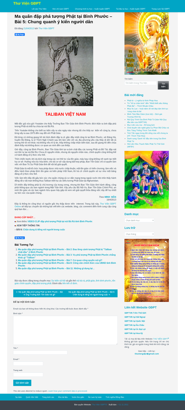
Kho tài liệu (63, 397)
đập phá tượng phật (41, 283)
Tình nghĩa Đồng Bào (115, 397)
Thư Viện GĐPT (46, 28)
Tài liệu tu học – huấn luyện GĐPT (130, 9)
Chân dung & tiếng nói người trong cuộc (44, 229)
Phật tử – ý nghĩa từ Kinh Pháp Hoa (142, 100)
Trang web (17, 370)
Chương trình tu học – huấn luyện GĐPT (92, 9)
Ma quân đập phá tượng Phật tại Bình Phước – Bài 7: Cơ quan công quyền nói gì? (60, 260)
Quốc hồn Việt (32, 397)
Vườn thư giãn (78, 397)
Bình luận (18, 313)
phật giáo (90, 280)
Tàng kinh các (48, 397)
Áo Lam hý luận (95, 397)
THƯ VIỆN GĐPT (161, 338)
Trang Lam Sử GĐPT (161, 9)
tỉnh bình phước (103, 280)
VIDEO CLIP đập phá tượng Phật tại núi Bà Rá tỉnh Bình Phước (60, 221)
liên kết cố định (69, 283)
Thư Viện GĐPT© (99, 404)
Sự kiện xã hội (58, 280)
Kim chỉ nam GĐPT (61, 9)
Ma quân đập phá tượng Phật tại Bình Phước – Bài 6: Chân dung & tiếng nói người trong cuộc (91, 293)
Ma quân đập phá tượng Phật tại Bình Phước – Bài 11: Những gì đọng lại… (56, 268)
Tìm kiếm (128, 79)
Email (16, 359)
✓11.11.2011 (122, 404)
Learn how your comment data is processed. (67, 391)
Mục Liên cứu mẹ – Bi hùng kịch (141, 125)
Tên (15, 348)
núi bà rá (80, 280)
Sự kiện (18, 397)
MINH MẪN (110, 197)
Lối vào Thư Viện (39, 9)
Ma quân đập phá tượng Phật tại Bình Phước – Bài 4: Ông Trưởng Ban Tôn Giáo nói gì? (39, 293)
